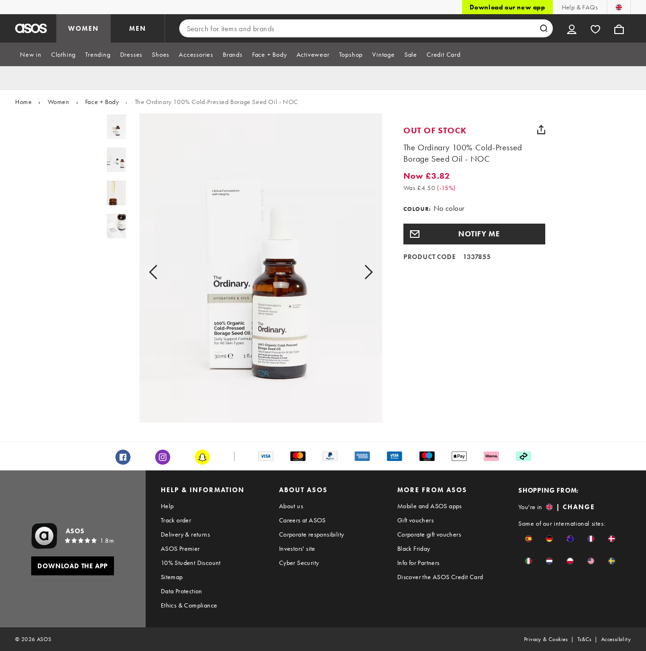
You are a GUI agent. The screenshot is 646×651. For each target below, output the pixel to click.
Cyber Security (299, 562)
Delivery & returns (185, 534)
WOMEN (83, 28)
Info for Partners (418, 562)
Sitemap (172, 577)
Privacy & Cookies (546, 639)
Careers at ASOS (302, 520)
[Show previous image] (164, 271)
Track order (176, 520)
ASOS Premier (180, 548)
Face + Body (102, 101)
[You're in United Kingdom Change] (618, 7)
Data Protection (181, 591)
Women (59, 101)
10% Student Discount (191, 562)
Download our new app (507, 7)
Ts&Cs (584, 639)
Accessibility (616, 639)
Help (167, 506)
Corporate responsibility (311, 534)
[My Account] (572, 28)
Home (23, 101)
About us (291, 506)
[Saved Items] (595, 28)
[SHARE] (541, 129)
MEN (137, 28)
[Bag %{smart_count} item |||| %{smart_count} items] (619, 28)
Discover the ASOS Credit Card (440, 577)
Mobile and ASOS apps (429, 506)
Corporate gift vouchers (429, 534)
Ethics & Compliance (189, 605)
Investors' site (297, 548)
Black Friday (413, 548)
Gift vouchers (415, 520)
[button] (474, 234)
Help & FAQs (580, 7)
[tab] (30, 54)
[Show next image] (357, 271)
